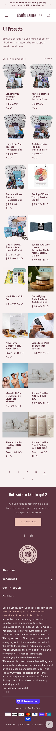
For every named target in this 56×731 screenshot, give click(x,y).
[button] (6, 15)
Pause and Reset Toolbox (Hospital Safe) (14, 197)
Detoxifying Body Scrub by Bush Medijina (39, 299)
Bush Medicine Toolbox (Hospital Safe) (40, 147)
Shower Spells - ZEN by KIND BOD (40, 396)
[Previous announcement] (5, 4)
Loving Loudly (19, 725)
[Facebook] (24, 535)
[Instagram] (31, 535)
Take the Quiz (28, 521)
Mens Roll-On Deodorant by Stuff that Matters (13, 397)
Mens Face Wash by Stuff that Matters (40, 346)
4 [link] (45, 472)
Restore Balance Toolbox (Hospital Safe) (40, 97)
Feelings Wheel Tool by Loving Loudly (40, 197)
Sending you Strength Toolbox (12, 97)
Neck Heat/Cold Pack (14, 298)
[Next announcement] (50, 4)
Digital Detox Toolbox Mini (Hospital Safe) (14, 247)
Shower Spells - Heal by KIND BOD (14, 445)
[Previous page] (9, 472)
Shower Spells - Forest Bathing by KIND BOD (40, 445)
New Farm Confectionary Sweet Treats (13, 346)
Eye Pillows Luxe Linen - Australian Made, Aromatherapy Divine (41, 250)
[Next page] (32, 479)
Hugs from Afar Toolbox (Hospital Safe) (14, 147)
